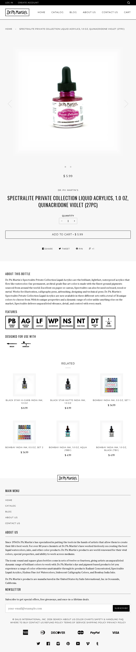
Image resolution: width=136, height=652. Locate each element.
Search (57, 619)
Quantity (68, 216)
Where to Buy (19, 622)
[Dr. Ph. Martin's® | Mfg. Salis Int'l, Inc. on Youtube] (78, 644)
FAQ (121, 619)
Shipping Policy (96, 622)
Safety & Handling (106, 619)
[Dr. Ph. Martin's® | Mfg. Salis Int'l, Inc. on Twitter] (38, 644)
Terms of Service (75, 622)
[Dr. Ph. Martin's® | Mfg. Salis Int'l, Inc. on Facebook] (48, 644)
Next (126, 103)
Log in (9, 2)
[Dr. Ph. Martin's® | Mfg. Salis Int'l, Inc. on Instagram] (58, 644)
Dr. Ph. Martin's (68, 190)
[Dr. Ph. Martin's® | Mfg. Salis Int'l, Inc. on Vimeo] (88, 644)
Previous (9, 103)
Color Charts (85, 619)
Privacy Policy (116, 622)
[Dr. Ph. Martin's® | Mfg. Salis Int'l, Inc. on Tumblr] (97, 644)
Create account (28, 2)
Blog (73, 12)
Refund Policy (53, 622)
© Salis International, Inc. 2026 (32, 619)
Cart (127, 12)
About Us (89, 12)
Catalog (57, 12)
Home (41, 12)
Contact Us (110, 12)
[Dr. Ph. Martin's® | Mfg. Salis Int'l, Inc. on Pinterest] (68, 644)
